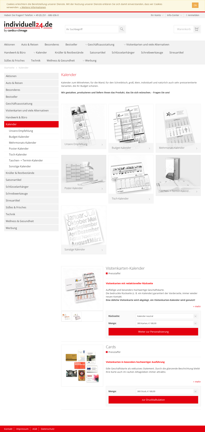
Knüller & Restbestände (69, 52)
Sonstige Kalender (20, 166)
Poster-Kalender (19, 148)
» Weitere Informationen (33, 7)
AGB (35, 428)
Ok (195, 5)
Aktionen (9, 44)
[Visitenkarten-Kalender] (82, 288)
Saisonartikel (97, 52)
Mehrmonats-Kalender (22, 142)
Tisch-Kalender (18, 154)
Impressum (22, 428)
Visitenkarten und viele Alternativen (147, 44)
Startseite (9, 67)
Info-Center (173, 15)
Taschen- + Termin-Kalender (26, 160)
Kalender (41, 52)
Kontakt (8, 428)
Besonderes (52, 44)
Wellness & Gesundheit (61, 60)
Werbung (90, 60)
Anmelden (193, 15)
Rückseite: (114, 316)
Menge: (112, 323)
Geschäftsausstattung (100, 44)
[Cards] (82, 366)
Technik (35, 60)
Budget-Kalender (19, 137)
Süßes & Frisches (14, 60)
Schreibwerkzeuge (152, 52)
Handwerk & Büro (15, 52)
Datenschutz (47, 428)
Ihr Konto (156, 15)
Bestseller (71, 44)
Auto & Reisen (29, 44)
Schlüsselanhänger (123, 52)
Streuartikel (176, 52)
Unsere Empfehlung (21, 131)
